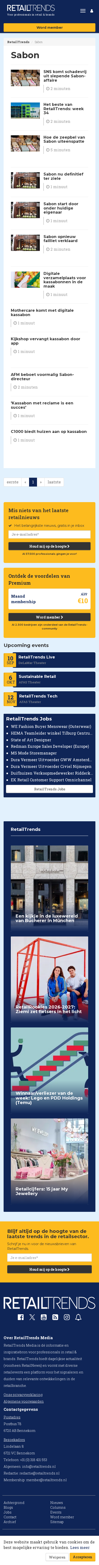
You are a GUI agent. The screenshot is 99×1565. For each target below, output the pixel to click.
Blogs (8, 1507)
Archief (10, 1522)
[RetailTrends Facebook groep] (20, 1318)
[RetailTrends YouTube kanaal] (43, 1318)
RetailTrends (18, 42)
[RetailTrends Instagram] (66, 1318)
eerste (13, 481)
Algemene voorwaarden (24, 1401)
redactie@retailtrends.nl (39, 1473)
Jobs (8, 1512)
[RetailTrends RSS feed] (55, 1318)
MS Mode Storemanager (34, 752)
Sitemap (57, 1522)
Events (56, 1512)
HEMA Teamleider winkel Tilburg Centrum (52, 733)
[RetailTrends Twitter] (32, 1318)
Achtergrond (14, 1502)
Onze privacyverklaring (23, 1394)
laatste (54, 481)
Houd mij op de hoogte (48, 546)
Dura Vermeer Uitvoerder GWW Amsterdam (52, 759)
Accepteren (82, 1557)
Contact (10, 1517)
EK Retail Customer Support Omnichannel (51, 779)
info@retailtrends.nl (39, 1466)
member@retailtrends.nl (46, 1480)
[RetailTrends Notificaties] (78, 1318)
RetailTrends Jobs (49, 789)
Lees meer (80, 1547)
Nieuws (56, 1502)
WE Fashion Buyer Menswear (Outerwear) (51, 726)
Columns (58, 1507)
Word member (50, 27)
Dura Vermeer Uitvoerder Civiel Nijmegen (51, 766)
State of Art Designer (31, 739)
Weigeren (57, 1557)
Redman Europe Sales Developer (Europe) (50, 746)
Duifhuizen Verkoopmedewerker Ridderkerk (52, 773)
